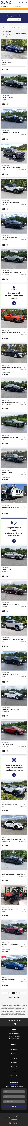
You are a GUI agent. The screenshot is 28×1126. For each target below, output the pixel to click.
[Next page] (24, 993)
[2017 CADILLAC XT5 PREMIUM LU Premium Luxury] (14, 825)
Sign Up (14, 1106)
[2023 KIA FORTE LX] (14, 49)
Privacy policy (14, 1071)
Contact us (14, 1054)
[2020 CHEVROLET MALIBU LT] (14, 119)
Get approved (14, 1062)
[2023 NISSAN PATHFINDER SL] (14, 930)
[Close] (24, 18)
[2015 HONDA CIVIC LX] (14, 965)
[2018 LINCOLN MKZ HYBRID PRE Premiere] (14, 353)
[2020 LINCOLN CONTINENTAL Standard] (14, 591)
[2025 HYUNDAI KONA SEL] (14, 790)
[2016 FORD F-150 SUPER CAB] (14, 696)
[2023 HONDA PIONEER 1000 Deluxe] (14, 895)
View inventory (14, 1049)
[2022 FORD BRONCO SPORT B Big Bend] (14, 189)
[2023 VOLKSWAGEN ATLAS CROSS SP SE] (14, 860)
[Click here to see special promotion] (14, 9)
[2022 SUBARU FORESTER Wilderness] (14, 224)
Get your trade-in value (14, 19)
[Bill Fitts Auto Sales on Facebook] (14, 1024)
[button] (20, 2)
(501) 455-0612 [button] (15, 1039)
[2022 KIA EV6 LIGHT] (14, 84)
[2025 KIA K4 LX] (14, 556)
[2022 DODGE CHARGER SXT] (14, 423)
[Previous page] (3, 993)
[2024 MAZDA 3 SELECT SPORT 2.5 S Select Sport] (14, 388)
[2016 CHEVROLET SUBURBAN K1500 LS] (14, 626)
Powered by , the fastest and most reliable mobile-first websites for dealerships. (14, 1117)
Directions (14, 1066)
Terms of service (14, 1075)
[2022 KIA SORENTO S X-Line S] (14, 458)
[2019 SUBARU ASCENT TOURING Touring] (14, 154)
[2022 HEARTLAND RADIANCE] (14, 493)
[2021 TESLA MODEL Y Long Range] (14, 730)
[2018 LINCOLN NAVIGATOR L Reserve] (14, 661)
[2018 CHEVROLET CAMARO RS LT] (14, 318)
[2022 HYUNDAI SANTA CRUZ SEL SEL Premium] (14, 259)
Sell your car (14, 1058)
